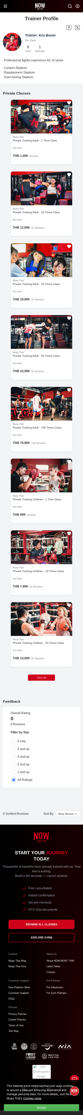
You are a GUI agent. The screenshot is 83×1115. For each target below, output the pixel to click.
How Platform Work (19, 987)
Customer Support (18, 993)
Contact (51, 972)
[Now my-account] (77, 6)
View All (41, 677)
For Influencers (55, 987)
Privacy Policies (17, 1014)
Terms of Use (16, 1025)
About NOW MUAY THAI (60, 960)
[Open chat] (74, 1079)
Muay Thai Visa (17, 966)
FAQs (11, 998)
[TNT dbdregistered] (41, 1071)
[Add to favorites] (69, 103)
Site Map (13, 1031)
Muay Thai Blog (17, 960)
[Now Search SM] (70, 6)
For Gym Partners (57, 993)
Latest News (53, 966)
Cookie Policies (17, 1019)
